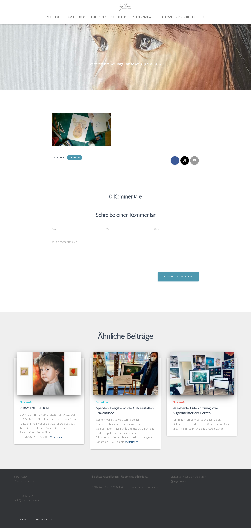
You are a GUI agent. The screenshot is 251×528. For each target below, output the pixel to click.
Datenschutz (44, 519)
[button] (61, 17)
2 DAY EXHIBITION (35, 408)
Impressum (23, 519)
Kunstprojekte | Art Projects (108, 17)
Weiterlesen (56, 437)
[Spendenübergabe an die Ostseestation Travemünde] (125, 373)
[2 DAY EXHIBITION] (49, 373)
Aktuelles (75, 157)
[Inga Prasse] (125, 7)
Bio (203, 17)
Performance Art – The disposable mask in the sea (163, 17)
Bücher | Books (76, 17)
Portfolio (53, 17)
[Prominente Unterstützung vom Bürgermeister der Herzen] (202, 373)
